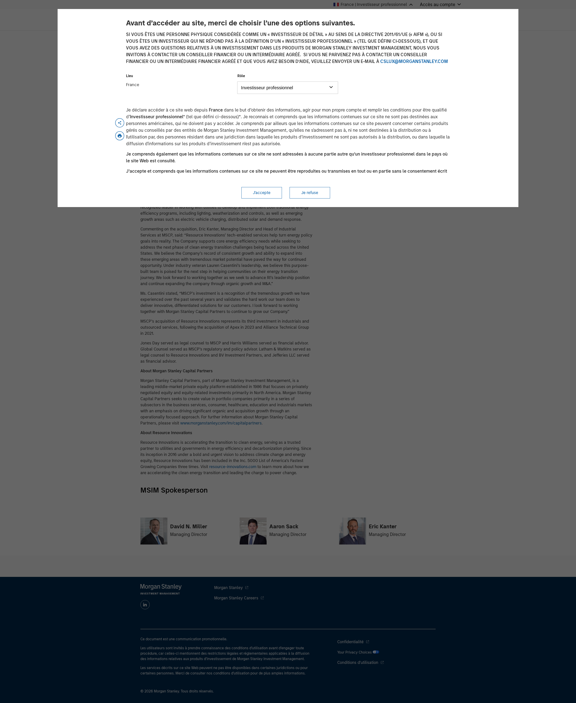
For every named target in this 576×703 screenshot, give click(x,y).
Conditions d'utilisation (357, 662)
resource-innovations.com (232, 466)
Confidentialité (350, 641)
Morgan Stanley (228, 587)
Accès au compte (437, 4)
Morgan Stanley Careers (236, 598)
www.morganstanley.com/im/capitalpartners (221, 423)
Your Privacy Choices (355, 652)
